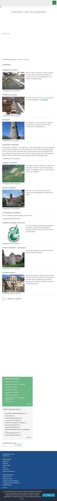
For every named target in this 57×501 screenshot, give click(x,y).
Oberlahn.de (6, 455)
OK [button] (48, 495)
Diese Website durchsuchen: (10, 443)
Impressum (6, 469)
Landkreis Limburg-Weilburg (10, 480)
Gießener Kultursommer (11, 392)
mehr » (29, 437)
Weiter (29, 404)
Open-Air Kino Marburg (11, 381)
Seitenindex (6, 461)
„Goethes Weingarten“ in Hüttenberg (15, 384)
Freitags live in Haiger (11, 389)
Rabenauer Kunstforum (11, 395)
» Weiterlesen (6, 90)
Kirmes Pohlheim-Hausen (12, 435)
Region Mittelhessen (8, 474)
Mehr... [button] (22, 498)
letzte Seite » (19, 298)
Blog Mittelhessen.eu (8, 454)
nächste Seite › (11, 298)
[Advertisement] (28, 47)
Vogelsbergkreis (13, 59)
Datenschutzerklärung (9, 471)
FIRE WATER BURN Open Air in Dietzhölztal (17, 429)
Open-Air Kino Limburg (11, 387)
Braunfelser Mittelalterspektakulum (14, 413)
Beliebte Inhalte (7, 459)
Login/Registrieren (5, 33)
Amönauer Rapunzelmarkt (12, 418)
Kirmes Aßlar (8, 401)
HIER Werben (6, 465)
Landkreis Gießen (7, 478)
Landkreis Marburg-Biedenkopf (11, 482)
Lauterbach (45, 99)
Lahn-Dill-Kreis (7, 476)
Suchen (5, 467)
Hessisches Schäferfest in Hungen (14, 422)
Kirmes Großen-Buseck (11, 425)
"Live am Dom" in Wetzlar (12, 420)
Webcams (5, 463)
